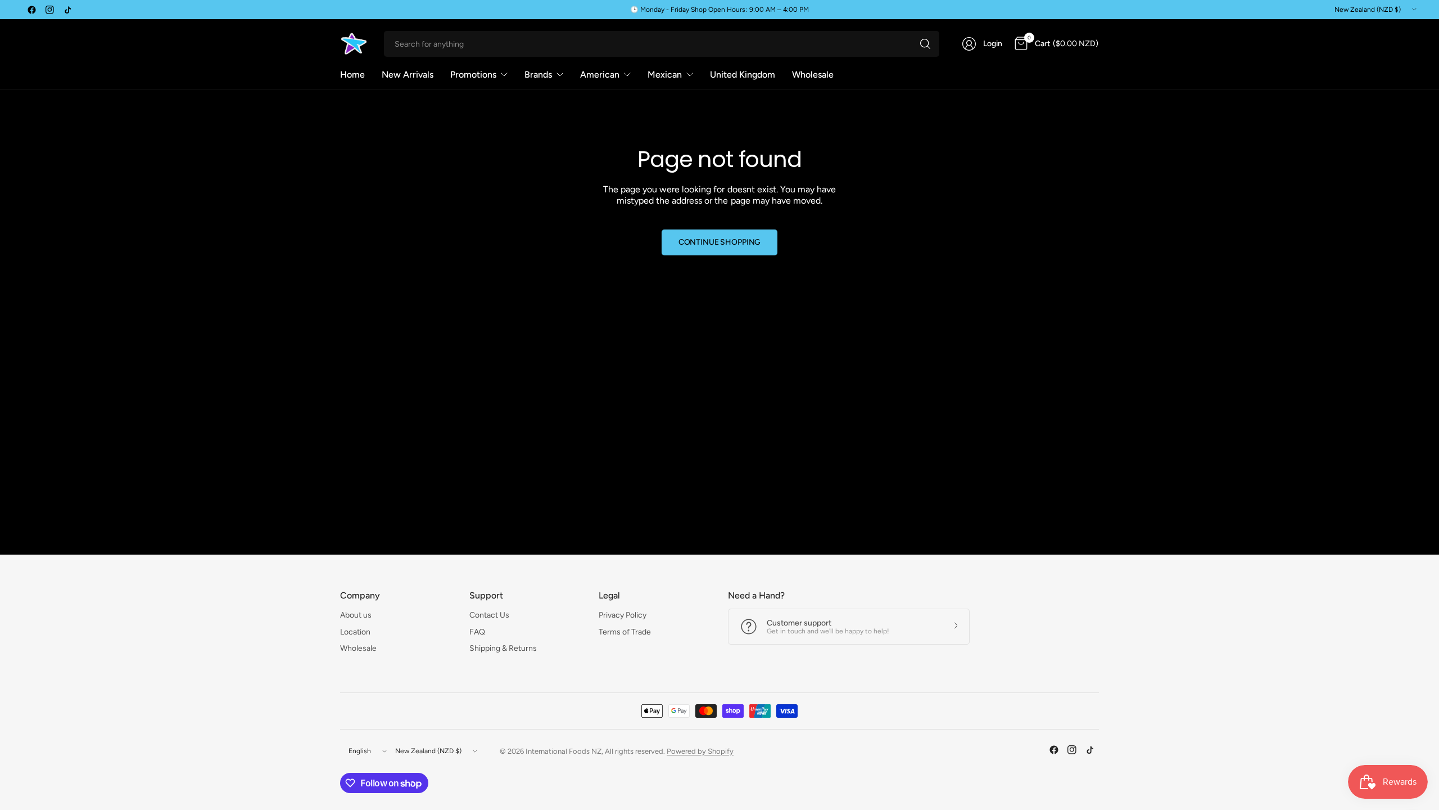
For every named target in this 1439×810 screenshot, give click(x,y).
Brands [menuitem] (538, 74)
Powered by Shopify (700, 751)
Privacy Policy (622, 615)
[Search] (925, 44)
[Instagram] (49, 10)
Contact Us (489, 615)
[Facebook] (31, 10)
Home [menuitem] (352, 74)
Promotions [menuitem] (473, 74)
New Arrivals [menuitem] (407, 74)
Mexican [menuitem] (665, 74)
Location (355, 632)
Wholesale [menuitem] (813, 74)
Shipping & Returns (503, 648)
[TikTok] (67, 10)
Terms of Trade (625, 632)
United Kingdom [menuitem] (742, 74)
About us (356, 615)
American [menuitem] (599, 74)
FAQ (477, 632)
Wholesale (358, 648)
